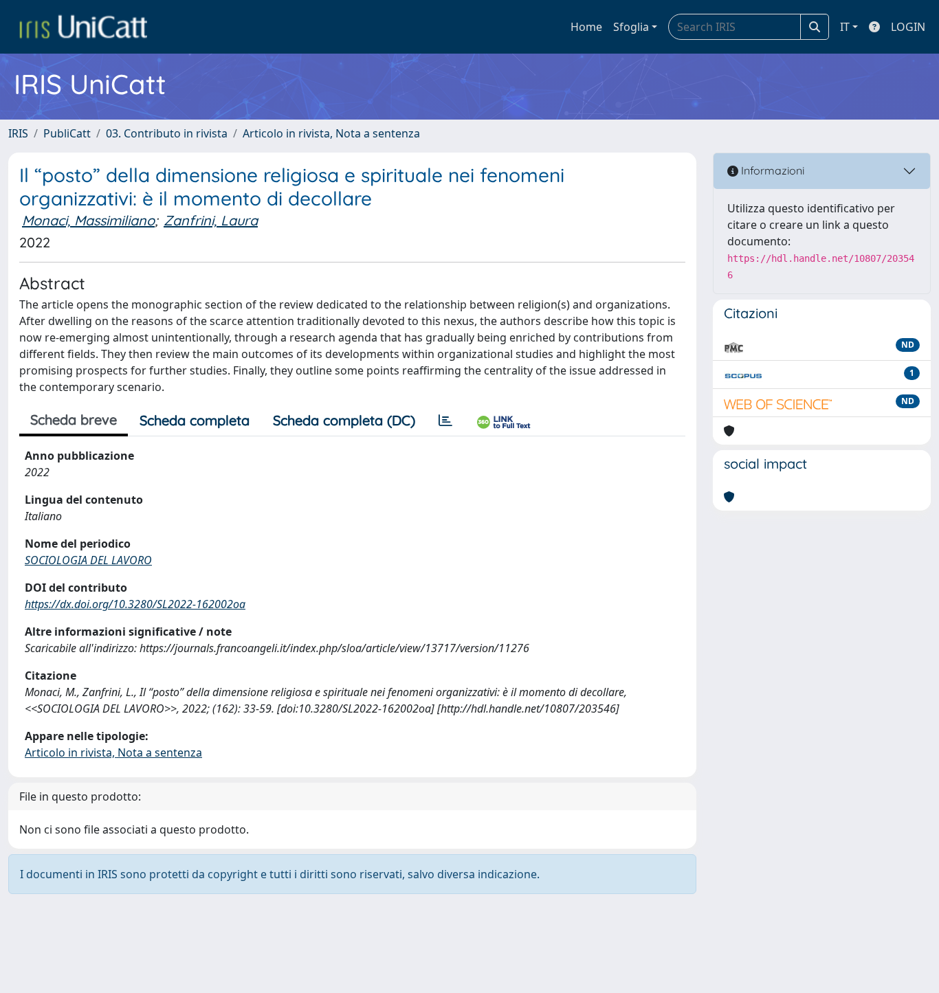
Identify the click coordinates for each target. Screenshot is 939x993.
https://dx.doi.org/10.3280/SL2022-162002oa (135, 604)
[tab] (445, 420)
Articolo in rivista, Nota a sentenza (331, 133)
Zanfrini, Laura (211, 220)
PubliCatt (67, 133)
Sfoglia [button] (631, 26)
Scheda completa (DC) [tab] (344, 420)
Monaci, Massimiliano (88, 220)
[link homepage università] (83, 26)
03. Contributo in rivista (167, 133)
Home (586, 26)
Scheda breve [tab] (73, 419)
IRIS (18, 133)
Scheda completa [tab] (195, 420)
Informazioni (771, 170)
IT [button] (845, 26)
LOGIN (908, 26)
